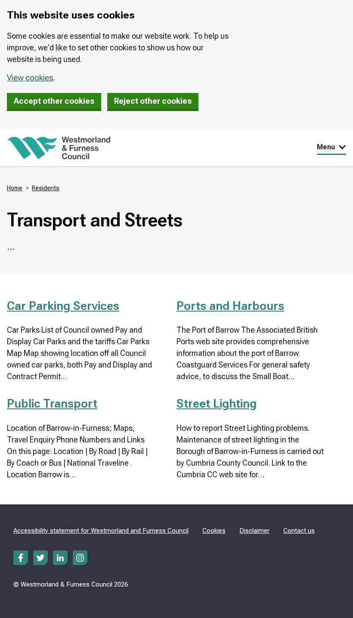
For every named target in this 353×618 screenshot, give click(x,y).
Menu (326, 147)
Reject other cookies (153, 100)
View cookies (30, 78)
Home (14, 188)
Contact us (299, 531)
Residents (45, 188)
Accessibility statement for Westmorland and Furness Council (101, 531)
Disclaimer (254, 531)
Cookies (214, 531)
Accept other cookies (54, 100)
